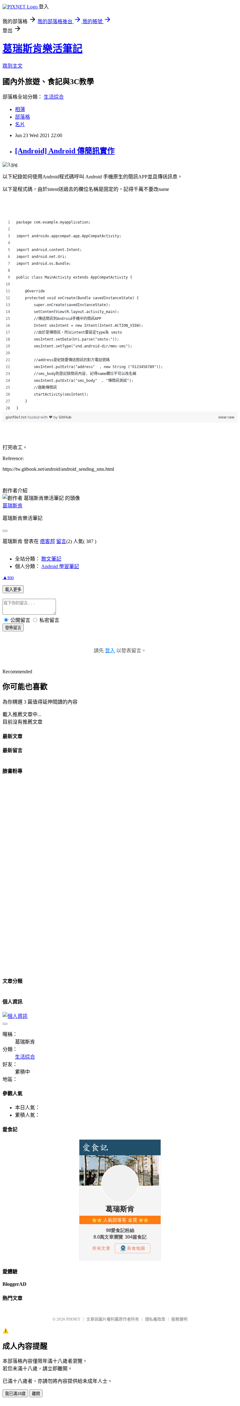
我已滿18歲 (15, 1393)
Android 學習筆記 (60, 566)
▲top (8, 577)
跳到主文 (12, 66)
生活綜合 (54, 97)
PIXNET (73, 1319)
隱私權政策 (155, 1319)
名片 (20, 124)
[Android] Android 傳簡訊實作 (65, 151)
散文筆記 (51, 559)
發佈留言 (13, 627)
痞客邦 (47, 541)
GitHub (65, 417)
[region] (120, 315)
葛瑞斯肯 (12, 505)
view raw (226, 417)
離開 (36, 1393)
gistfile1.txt (17, 417)
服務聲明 (179, 1319)
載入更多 (13, 589)
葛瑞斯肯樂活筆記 (42, 48)
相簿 (20, 109)
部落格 (22, 117)
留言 (61, 541)
